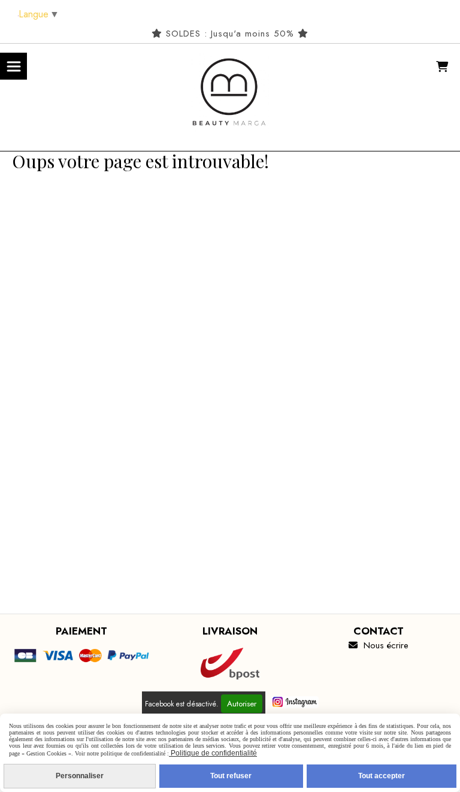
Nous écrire (378, 645)
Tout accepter (381, 776)
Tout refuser (231, 776)
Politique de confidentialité (213, 753)
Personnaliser (80, 776)
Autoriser (241, 703)
